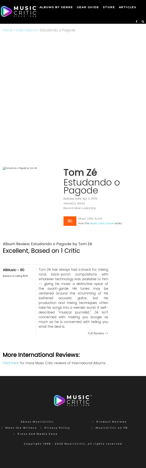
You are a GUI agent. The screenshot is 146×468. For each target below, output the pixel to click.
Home (8, 30)
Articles (127, 7)
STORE (109, 7)
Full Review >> (98, 333)
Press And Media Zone (37, 433)
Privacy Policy (57, 427)
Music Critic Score (102, 223)
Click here (11, 363)
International (26, 30)
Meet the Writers (21, 427)
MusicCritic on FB (112, 427)
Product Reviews (111, 421)
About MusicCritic (37, 421)
